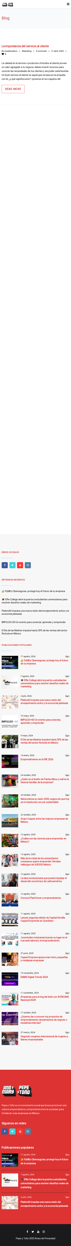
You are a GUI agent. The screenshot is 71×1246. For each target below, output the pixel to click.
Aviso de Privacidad (45, 1238)
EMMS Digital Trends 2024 (34, 977)
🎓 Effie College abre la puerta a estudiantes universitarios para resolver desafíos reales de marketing (45, 683)
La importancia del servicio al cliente (25, 46)
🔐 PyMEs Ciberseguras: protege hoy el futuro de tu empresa (33, 591)
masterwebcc (11, 51)
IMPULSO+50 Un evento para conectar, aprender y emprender (34, 622)
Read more (13, 89)
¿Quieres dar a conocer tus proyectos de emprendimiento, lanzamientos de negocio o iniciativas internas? (44, 1019)
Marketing (27, 51)
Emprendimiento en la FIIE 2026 (37, 759)
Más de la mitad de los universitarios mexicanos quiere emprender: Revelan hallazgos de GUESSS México (41, 861)
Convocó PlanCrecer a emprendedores (41, 898)
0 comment (41, 51)
